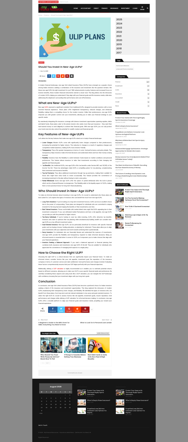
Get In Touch (64, 2)
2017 (119, 52)
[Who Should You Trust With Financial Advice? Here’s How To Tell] (51, 345)
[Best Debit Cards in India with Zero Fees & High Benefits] (99, 345)
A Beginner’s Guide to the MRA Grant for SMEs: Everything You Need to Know (54, 324)
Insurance (114, 8)
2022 (119, 32)
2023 (119, 28)
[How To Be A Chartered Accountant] (119, 209)
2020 (119, 40)
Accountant (86, 8)
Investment (125, 8)
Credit (96, 8)
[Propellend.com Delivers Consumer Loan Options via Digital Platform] (81, 411)
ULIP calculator (58, 269)
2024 (119, 23)
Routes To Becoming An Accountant (133, 224)
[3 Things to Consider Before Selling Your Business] (75, 345)
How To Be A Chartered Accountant (137, 206)
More (142, 9)
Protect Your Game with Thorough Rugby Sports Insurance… (137, 191)
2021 (119, 36)
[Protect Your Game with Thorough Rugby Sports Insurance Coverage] (119, 192)
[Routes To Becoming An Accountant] (119, 225)
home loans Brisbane (122, 66)
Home (76, 8)
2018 (119, 48)
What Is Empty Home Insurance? (126, 126)
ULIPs (46, 107)
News (117, 106)
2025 (119, 19)
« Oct (40, 413)
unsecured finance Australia (124, 69)
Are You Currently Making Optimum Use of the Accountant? (136, 199)
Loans (135, 8)
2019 (119, 44)
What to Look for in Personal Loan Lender (96, 323)
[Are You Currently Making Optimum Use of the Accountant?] (119, 200)
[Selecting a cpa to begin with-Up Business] (119, 217)
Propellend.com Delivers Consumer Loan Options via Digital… (96, 410)
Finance (104, 8)
